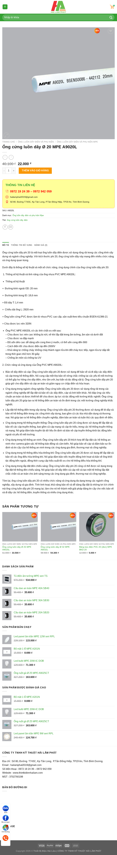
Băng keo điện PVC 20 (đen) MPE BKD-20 (95, 548)
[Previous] (2, 536)
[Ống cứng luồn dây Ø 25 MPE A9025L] (20, 526)
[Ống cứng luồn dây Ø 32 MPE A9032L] (58, 526)
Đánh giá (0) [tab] (40, 245)
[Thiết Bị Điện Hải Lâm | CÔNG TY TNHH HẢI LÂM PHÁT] (58, 7)
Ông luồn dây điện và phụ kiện (36, 142)
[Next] (114, 536)
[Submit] (111, 17)
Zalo (5, 812)
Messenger (6, 822)
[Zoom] (6, 135)
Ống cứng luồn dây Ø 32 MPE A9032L (55, 548)
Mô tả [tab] (5, 245)
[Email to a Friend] (10, 227)
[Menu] (5, 6)
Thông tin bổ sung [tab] (21, 245)
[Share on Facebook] (5, 227)
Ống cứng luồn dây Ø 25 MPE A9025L (16, 548)
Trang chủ (8, 142)
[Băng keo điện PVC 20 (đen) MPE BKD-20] (97, 526)
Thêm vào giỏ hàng (35, 170)
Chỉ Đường (6, 831)
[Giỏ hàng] (112, 6)
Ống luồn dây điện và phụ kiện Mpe (77, 142)
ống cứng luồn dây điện (17, 220)
